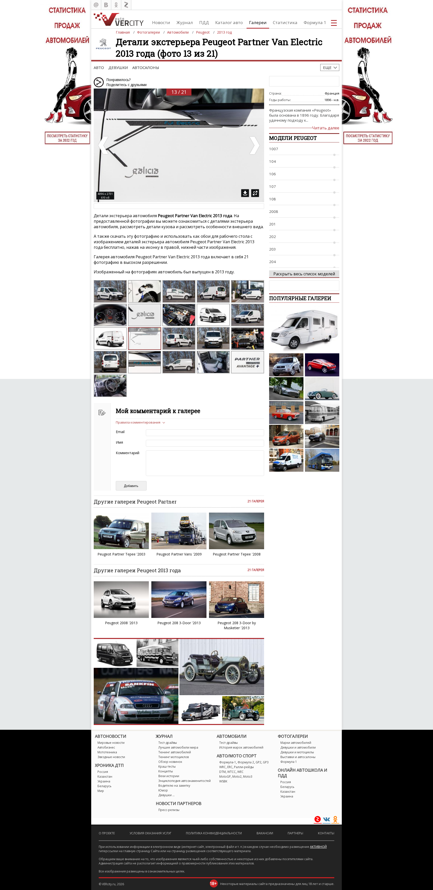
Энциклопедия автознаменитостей (184, 781)
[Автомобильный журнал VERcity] (119, 19)
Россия (102, 772)
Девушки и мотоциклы (297, 752)
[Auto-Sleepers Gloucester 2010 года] (304, 329)
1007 (273, 148)
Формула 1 (315, 22)
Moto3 (247, 776)
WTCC (231, 772)
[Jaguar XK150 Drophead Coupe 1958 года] (322, 388)
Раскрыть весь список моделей (304, 274)
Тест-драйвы (167, 743)
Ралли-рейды (244, 767)
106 (272, 173)
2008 (273, 211)
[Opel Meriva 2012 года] (286, 436)
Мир (100, 791)
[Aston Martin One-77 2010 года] (286, 388)
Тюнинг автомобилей (174, 752)
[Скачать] (245, 193)
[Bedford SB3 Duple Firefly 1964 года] (322, 412)
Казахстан (104, 776)
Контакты (326, 833)
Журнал (184, 22)
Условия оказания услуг (150, 833)
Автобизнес (106, 747)
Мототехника (107, 752)
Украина (103, 781)
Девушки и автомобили (298, 747)
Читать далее (325, 128)
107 (272, 186)
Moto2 (237, 776)
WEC (240, 772)
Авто (99, 67)
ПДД (204, 22)
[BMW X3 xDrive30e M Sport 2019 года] (322, 436)
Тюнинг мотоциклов (173, 757)
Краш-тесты (167, 766)
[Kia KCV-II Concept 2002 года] (322, 364)
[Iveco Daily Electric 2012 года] (286, 460)
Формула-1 (227, 762)
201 (272, 223)
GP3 (266, 762)
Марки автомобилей (295, 743)
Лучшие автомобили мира (178, 747)
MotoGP (225, 776)
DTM (222, 772)
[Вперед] (254, 145)
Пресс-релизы (168, 810)
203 (272, 249)
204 (272, 261)
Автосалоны (145, 67)
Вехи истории (168, 776)
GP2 (258, 762)
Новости (161, 22)
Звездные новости (111, 757)
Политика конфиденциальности (214, 833)
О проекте (107, 833)
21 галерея (256, 501)
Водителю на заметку (174, 785)
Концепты (165, 771)
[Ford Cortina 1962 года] (286, 412)
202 (272, 236)
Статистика (285, 22)
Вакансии (265, 833)
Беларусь (104, 786)
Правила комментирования (138, 422)
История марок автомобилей (241, 747)
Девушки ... (166, 795)
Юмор (163, 790)
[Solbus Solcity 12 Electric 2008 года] (322, 460)
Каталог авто (229, 22)
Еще (327, 67)
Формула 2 (246, 762)
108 (272, 198)
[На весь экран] (255, 193)
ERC (230, 767)
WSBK (223, 781)
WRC (222, 767)
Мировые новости (111, 743)
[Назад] (104, 145)
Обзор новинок (170, 762)
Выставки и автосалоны (297, 757)
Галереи (258, 22)
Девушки (118, 67)
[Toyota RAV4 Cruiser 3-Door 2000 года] (286, 364)
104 (272, 161)
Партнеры (295, 833)
